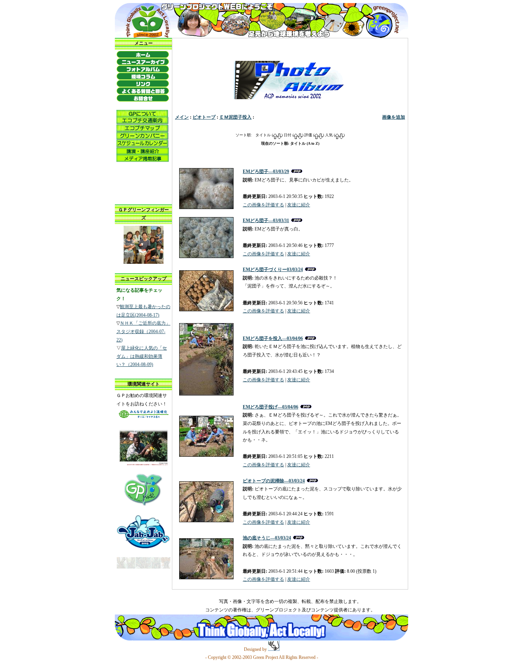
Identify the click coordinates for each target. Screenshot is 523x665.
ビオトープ (204, 117)
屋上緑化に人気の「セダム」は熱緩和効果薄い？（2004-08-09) (141, 356)
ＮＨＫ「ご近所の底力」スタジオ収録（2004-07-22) (143, 331)
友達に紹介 (298, 205)
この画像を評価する (263, 205)
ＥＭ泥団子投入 (235, 117)
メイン (182, 117)
